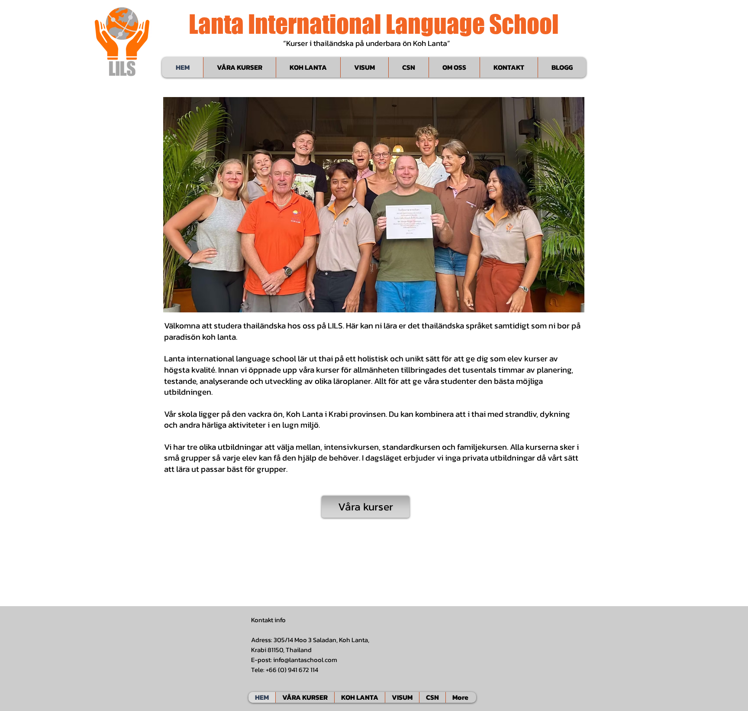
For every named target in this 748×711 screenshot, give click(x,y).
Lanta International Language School (374, 24)
